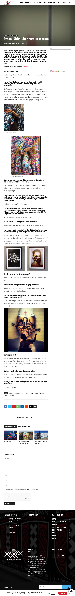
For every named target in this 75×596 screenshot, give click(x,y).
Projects (28, 2)
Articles (42, 2)
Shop (34, 2)
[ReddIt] (26, 406)
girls (32, 393)
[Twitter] (10, 406)
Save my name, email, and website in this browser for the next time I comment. (22, 489)
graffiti (36, 393)
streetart (12, 395)
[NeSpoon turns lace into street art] (41, 435)
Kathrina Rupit (7, 441)
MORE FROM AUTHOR (24, 426)
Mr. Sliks (11, 56)
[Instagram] (58, 556)
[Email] (31, 406)
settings (53, 594)
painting (6, 395)
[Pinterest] (14, 406)
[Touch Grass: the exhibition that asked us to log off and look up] (6, 520)
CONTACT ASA (8, 587)
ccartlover (25, 67)
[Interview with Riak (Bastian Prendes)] (25, 435)
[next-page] (8, 447)
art (23, 393)
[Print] (35, 406)
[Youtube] (63, 556)
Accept (63, 593)
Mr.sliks (42, 393)
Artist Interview (13, 35)
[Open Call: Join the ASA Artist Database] (6, 527)
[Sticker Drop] (6, 534)
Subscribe (67, 587)
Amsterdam (17, 393)
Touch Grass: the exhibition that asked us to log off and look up (15, 520)
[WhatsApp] (18, 406)
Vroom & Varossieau (26, 51)
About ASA (61, 2)
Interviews (51, 2)
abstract (11, 393)
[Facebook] (5, 406)
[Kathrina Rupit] (10, 435)
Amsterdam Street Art (11, 43)
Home (21, 2)
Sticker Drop (12, 532)
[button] (69, 3)
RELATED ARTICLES (10, 426)
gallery (27, 393)
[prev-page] (5, 447)
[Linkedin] (22, 406)
